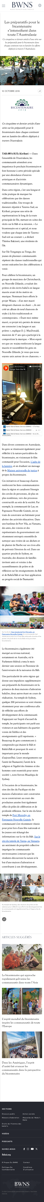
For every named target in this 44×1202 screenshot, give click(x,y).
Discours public (8, 1114)
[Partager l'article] (40, 91)
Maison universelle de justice (22, 470)
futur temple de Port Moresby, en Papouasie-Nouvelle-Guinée (18, 633)
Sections (7, 1109)
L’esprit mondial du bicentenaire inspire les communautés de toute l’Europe (21, 1022)
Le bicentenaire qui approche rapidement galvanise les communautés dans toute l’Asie (20, 979)
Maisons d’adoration (10, 1118)
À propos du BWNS (10, 1162)
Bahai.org (6, 1154)
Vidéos (5, 1133)
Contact (26, 1162)
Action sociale (29, 1114)
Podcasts (7, 1141)
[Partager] (4, 919)
